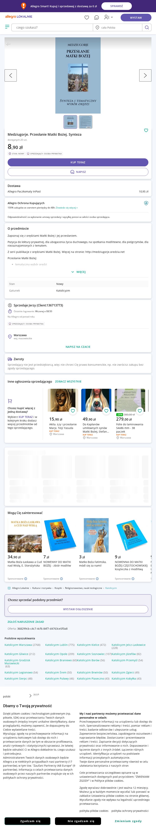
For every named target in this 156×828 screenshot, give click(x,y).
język (36, 694)
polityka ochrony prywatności (130, 811)
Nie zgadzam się (81, 821)
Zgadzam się (30, 821)
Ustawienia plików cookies (107, 796)
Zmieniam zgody (128, 821)
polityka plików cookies (94, 811)
